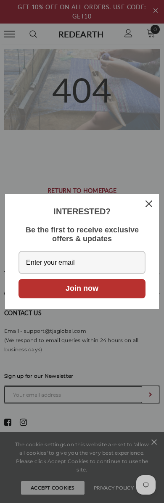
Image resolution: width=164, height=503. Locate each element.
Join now (82, 288)
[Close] (149, 204)
